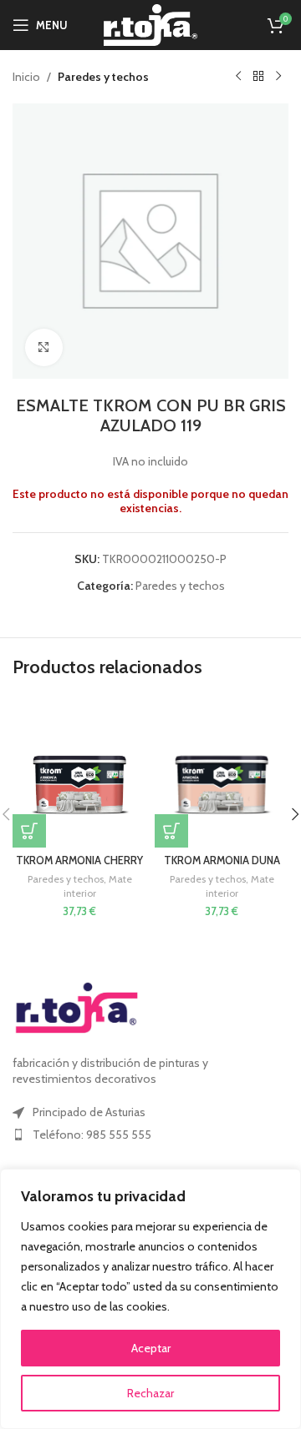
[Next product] (278, 77)
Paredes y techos (103, 76)
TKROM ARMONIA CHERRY (79, 860)
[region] (150, 1299)
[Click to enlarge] (44, 347)
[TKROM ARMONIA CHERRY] (79, 772)
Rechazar (150, 1393)
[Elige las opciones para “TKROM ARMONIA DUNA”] (171, 831)
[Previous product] (238, 77)
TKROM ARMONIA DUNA (222, 860)
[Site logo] (150, 23)
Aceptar (151, 1348)
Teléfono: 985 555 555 (92, 1134)
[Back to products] (258, 77)
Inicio (26, 76)
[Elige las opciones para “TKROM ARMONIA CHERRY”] (29, 831)
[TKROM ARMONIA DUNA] (221, 772)
